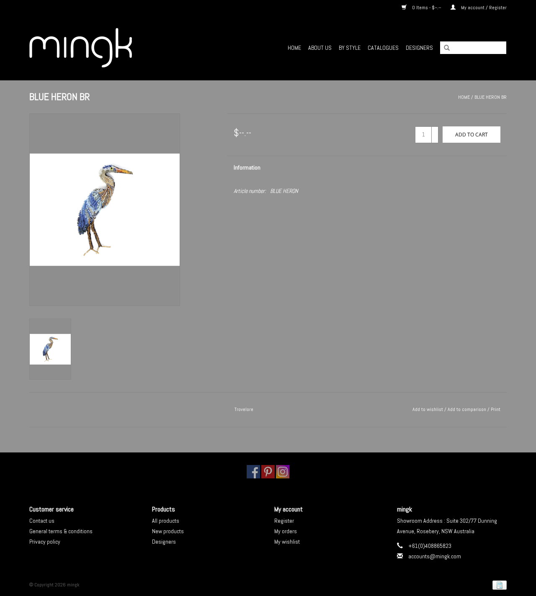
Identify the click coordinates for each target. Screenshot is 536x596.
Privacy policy (44, 541)
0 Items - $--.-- (426, 7)
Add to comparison (467, 409)
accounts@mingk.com (434, 556)
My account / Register (483, 7)
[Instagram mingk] (282, 471)
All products (165, 520)
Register (284, 520)
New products (168, 531)
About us (320, 47)
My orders (285, 531)
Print (495, 409)
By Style (350, 47)
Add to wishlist (427, 409)
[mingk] (104, 47)
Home (294, 47)
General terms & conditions (61, 531)
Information (247, 167)
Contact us (41, 520)
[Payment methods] (498, 585)
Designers (419, 47)
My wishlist (287, 541)
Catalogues (383, 47)
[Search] (444, 48)
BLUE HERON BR (490, 97)
